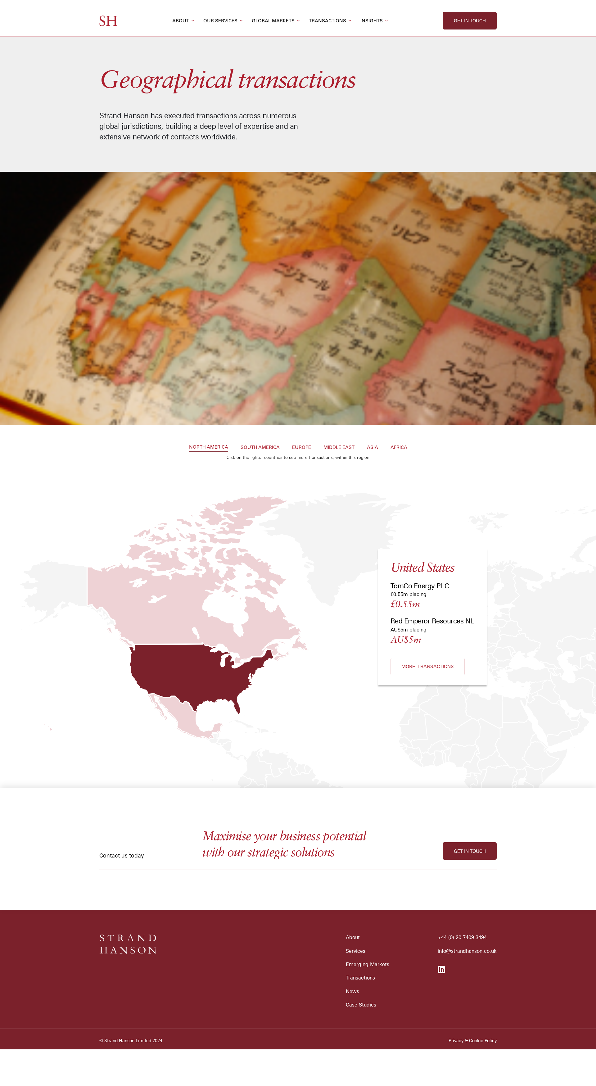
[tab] (208, 447)
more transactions (427, 666)
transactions (327, 21)
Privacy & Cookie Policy (473, 1040)
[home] (108, 21)
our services (220, 21)
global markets (273, 21)
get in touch (470, 21)
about (180, 21)
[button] (183, 20)
